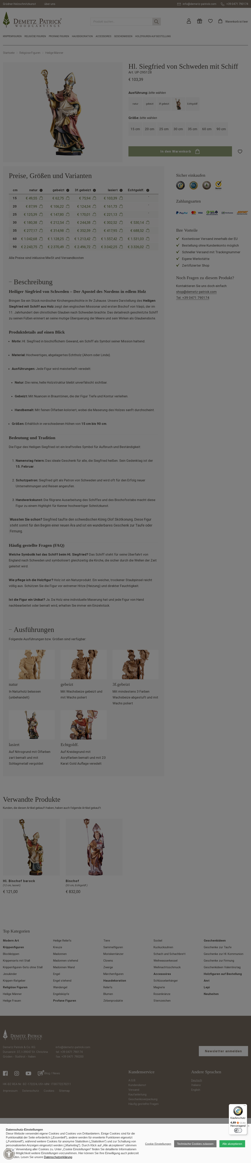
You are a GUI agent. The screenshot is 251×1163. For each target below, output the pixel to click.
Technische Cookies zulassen (195, 1143)
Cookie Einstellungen (158, 1143)
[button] (9, 1154)
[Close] (13, 1150)
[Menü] (244, 1106)
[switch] (238, 1130)
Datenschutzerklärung (58, 1157)
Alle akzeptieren (232, 1143)
